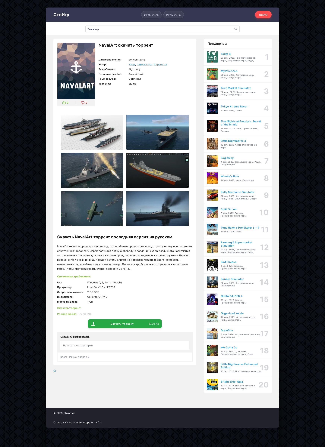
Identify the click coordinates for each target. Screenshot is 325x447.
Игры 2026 (173, 14)
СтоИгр (61, 14)
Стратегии (160, 64)
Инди (132, 64)
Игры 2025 (151, 14)
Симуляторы (145, 64)
